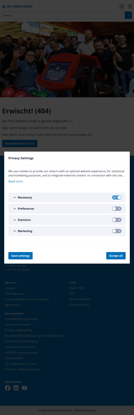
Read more (15, 181)
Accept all (116, 256)
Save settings (20, 256)
